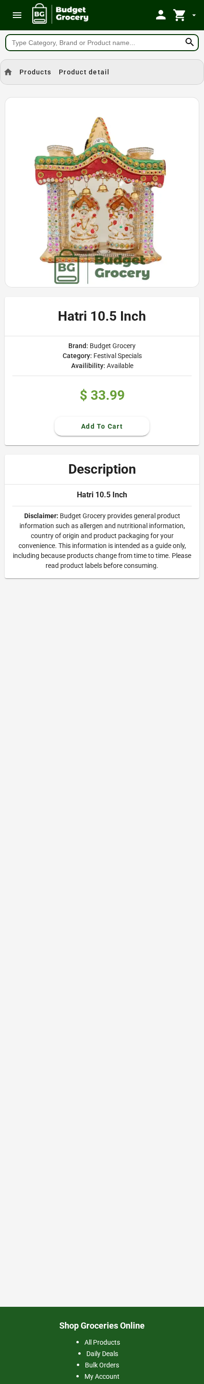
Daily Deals (102, 1353)
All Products (102, 1342)
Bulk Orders (102, 1365)
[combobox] (102, 42)
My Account (102, 1376)
